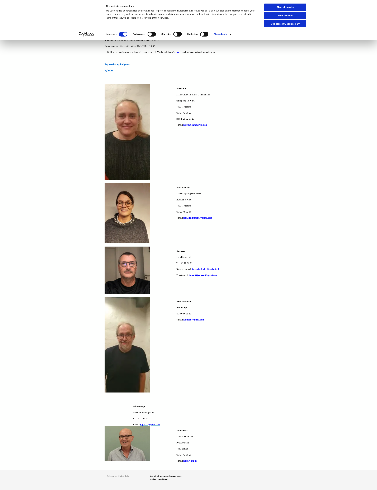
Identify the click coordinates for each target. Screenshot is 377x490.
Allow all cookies (285, 7)
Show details (220, 34)
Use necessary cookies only (285, 24)
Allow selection (285, 15)
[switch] (152, 34)
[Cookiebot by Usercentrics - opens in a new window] (86, 34)
